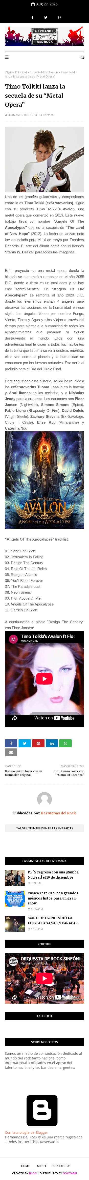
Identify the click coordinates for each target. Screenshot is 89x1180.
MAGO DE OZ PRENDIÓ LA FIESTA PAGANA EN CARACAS (53, 920)
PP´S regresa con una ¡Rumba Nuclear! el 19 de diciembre (53, 875)
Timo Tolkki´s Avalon (44, 72)
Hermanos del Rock (22, 115)
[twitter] (46, 17)
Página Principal (16, 72)
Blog (33, 1173)
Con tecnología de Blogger (26, 1132)
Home (25, 1166)
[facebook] (32, 17)
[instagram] (59, 17)
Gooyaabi (70, 1173)
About (41, 1166)
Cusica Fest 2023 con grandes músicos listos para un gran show (53, 898)
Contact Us (61, 1166)
